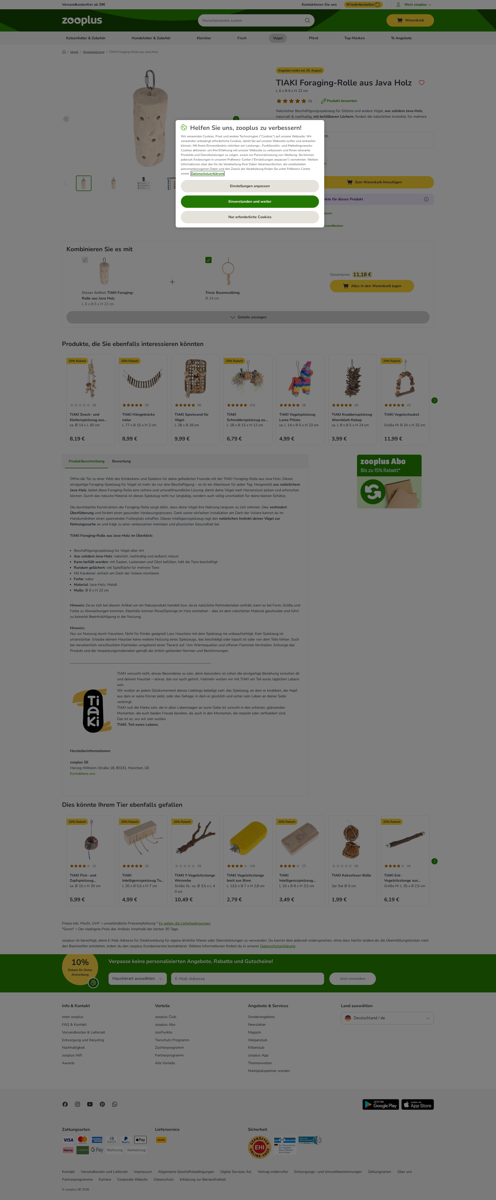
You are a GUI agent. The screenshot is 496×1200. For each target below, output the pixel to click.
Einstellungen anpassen (250, 186)
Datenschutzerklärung (207, 173)
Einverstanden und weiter (249, 201)
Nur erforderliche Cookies (250, 217)
